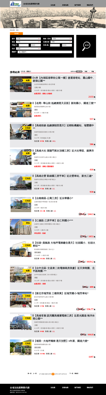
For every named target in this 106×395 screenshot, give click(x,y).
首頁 (17, 30)
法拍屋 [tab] (16, 33)
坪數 (92, 71)
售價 (86, 71)
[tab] (24, 71)
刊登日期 (79, 71)
